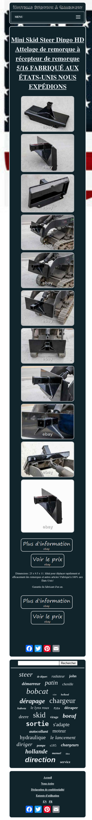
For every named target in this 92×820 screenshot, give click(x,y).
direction (40, 760)
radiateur (58, 676)
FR (50, 801)
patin (51, 682)
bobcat (37, 691)
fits (57, 708)
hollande (36, 751)
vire (54, 694)
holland (65, 694)
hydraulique (33, 737)
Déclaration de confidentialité (47, 789)
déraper (71, 707)
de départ (42, 676)
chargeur (62, 701)
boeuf (69, 716)
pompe (41, 745)
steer (26, 674)
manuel (56, 753)
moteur (59, 731)
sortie (37, 724)
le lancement (62, 737)
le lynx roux (40, 708)
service (65, 762)
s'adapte (61, 724)
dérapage (32, 701)
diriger (24, 744)
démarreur (31, 683)
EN (45, 801)
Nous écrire (47, 783)
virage (54, 717)
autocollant (38, 731)
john (72, 676)
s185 (53, 745)
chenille (67, 684)
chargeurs (70, 745)
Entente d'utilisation (47, 795)
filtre (68, 754)
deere (24, 716)
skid (39, 715)
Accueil (48, 777)
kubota (21, 708)
